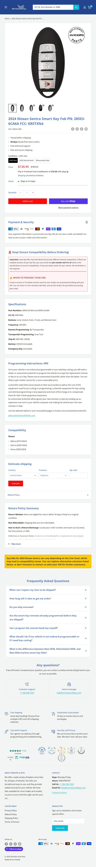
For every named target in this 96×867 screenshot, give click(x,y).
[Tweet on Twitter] (81, 129)
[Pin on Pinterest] (77, 129)
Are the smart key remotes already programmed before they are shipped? (43, 617)
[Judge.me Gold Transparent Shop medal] (61, 750)
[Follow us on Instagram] (15, 843)
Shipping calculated (26, 175)
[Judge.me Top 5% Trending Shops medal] (61, 758)
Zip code (73, 470)
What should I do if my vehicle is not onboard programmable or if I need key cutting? (44, 638)
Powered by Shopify (12, 859)
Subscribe (60, 828)
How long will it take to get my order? (30, 598)
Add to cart (28, 201)
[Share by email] (86, 129)
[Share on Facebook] (72, 129)
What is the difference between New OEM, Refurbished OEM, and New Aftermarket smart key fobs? (45, 650)
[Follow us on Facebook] (6, 843)
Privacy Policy (11, 810)
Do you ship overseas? (21, 607)
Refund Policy (14, 495)
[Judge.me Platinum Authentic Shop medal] (51, 750)
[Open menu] (6, 7)
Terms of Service (12, 822)
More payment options (68, 207)
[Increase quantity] (33, 192)
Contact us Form (59, 792)
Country (12, 470)
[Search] (76, 7)
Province (43, 470)
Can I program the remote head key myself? (33, 628)
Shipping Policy (11, 818)
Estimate (16, 483)
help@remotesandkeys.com (69, 692)
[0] (89, 7)
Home (7, 18)
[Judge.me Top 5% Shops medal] (81, 750)
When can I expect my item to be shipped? (32, 589)
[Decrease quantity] (20, 192)
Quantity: (12, 192)
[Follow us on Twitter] (10, 843)
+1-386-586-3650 (27, 692)
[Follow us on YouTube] (19, 843)
